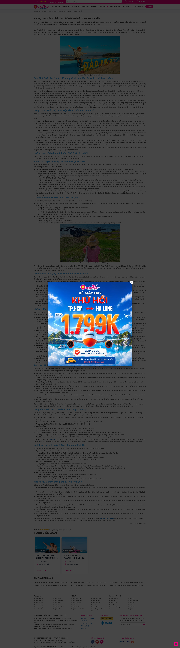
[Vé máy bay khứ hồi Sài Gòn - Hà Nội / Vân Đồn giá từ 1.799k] (90, 324)
